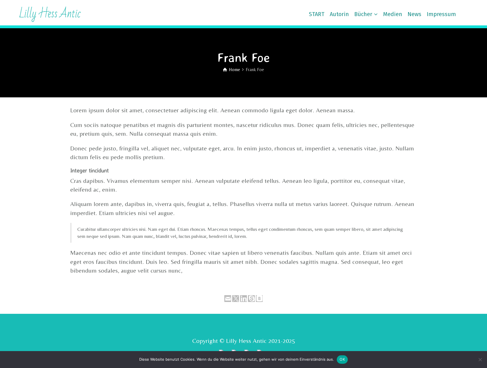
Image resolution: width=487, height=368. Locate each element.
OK (342, 359)
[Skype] (251, 298)
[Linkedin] (243, 298)
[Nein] (480, 359)
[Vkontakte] (259, 298)
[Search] (473, 14)
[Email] (227, 298)
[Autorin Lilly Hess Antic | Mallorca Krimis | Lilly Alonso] (44, 13)
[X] (235, 298)
